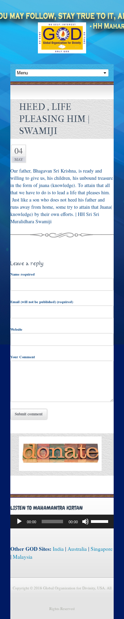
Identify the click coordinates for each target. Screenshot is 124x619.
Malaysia (22, 556)
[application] (62, 521)
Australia (77, 548)
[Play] (19, 521)
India (58, 548)
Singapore (102, 548)
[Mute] (85, 521)
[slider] (100, 521)
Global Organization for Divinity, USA (62, 42)
